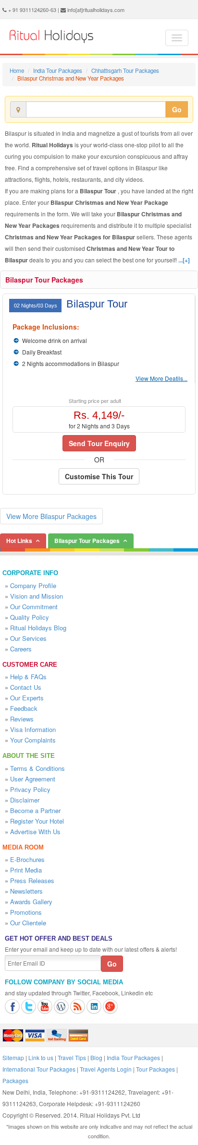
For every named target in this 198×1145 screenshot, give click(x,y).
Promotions (26, 912)
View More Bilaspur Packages (51, 516)
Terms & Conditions (37, 768)
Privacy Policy (30, 789)
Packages (15, 1080)
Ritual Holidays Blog (38, 627)
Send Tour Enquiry (99, 443)
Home (17, 70)
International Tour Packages (38, 1069)
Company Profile (33, 585)
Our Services (28, 638)
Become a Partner (35, 810)
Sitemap (13, 1057)
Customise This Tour (99, 476)
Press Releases (32, 880)
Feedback (23, 708)
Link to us (40, 1057)
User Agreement (32, 778)
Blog (96, 1057)
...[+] (184, 260)
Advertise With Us (35, 831)
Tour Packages (155, 1069)
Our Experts (27, 697)
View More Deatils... (161, 378)
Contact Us (25, 687)
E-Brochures (27, 859)
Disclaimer (24, 799)
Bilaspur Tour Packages (44, 279)
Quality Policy (29, 617)
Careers (21, 648)
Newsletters (26, 891)
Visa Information (33, 729)
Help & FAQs (28, 676)
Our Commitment (34, 606)
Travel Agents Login (106, 1069)
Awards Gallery (31, 901)
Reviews (22, 718)
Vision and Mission (36, 596)
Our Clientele (28, 922)
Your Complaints (33, 739)
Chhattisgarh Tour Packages (125, 70)
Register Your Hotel (37, 821)
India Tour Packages (57, 70)
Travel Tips (72, 1057)
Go (177, 109)
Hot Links (19, 540)
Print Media (26, 869)
